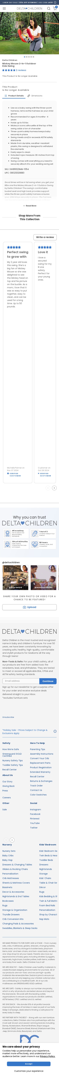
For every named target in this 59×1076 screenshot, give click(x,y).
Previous (48, 488)
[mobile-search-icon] (49, 8)
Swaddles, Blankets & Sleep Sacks (19, 928)
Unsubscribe (8, 717)
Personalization (10, 873)
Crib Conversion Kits (12, 919)
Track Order (36, 785)
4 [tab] (29, 56)
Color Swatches (38, 794)
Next (55, 488)
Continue (48, 681)
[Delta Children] (29, 631)
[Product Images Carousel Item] (29, 33)
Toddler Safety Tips (12, 765)
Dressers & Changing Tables (17, 864)
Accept (28, 1064)
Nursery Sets (8, 851)
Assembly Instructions (41, 753)
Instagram (35, 809)
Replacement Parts (40, 762)
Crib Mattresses (10, 878)
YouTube (35, 823)
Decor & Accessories (13, 891)
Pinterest (34, 818)
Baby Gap (7, 860)
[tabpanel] (29, 33)
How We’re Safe (10, 749)
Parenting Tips (37, 749)
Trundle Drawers (11, 914)
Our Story (7, 781)
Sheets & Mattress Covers (16, 882)
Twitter (34, 827)
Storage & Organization (14, 910)
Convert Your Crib (39, 758)
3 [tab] (28, 56)
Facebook (35, 814)
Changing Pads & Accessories (18, 923)
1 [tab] (24, 56)
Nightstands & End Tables (15, 896)
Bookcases (8, 900)
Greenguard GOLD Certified (12, 754)
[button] (9, 70)
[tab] (13, 96)
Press (5, 790)
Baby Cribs (7, 855)
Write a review (45, 237)
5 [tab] (31, 56)
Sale (4, 809)
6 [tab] (33, 56)
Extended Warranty (40, 772)
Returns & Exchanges (41, 781)
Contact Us (36, 790)
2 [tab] (26, 56)
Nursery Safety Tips (12, 760)
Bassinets (7, 887)
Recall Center (9, 769)
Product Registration (41, 767)
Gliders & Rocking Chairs (15, 869)
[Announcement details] (55, 732)
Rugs (4, 905)
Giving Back (8, 786)
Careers (6, 797)
